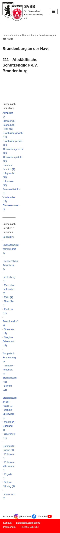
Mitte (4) (8, 297)
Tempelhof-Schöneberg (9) (9, 357)
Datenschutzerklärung (28, 522)
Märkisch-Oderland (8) (8, 425)
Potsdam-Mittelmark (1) (8, 466)
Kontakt (7, 522)
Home (5, 35)
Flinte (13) (7, 129)
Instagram (8, 516)
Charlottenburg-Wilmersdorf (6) (10, 248)
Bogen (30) (8, 124)
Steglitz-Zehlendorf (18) (8, 341)
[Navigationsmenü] (54, 11)
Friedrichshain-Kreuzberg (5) (10, 265)
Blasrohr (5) (8, 120)
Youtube (42, 516)
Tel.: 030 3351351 (29, 526)
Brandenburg (29, 35)
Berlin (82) (8, 236)
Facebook (25, 516)
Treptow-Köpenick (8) (8, 369)
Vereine (16, 35)
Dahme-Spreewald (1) (8, 413)
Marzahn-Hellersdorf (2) (8, 289)
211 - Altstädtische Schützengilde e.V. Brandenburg (20, 65)
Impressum (9, 526)
